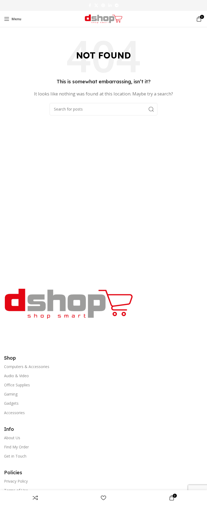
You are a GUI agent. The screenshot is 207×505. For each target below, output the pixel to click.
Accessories (14, 412)
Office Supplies (17, 384)
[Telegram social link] (116, 5)
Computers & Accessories (26, 366)
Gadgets (11, 403)
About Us (12, 437)
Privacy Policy (16, 481)
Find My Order (16, 446)
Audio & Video (16, 375)
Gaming (11, 394)
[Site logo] (103, 18)
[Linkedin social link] (110, 5)
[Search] (151, 109)
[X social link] (96, 5)
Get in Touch (15, 456)
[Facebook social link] (90, 5)
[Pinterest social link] (103, 5)
